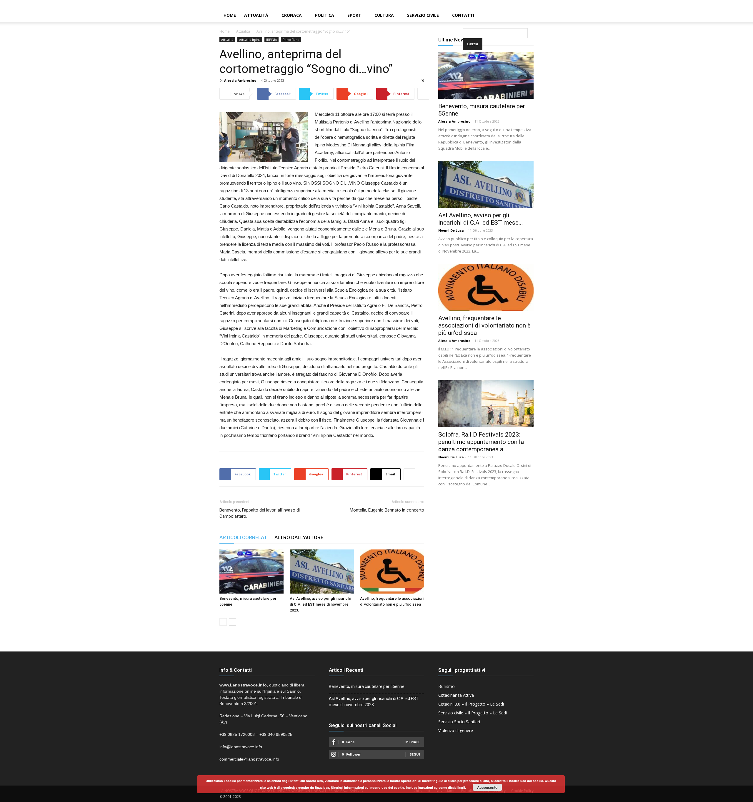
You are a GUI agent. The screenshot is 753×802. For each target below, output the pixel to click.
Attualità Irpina (249, 40)
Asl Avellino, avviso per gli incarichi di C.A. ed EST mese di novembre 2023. (320, 604)
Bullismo (446, 686)
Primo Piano (291, 40)
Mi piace (412, 742)
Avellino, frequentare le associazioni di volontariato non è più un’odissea (484, 325)
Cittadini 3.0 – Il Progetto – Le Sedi (471, 704)
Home (230, 15)
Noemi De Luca (451, 230)
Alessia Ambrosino (240, 80)
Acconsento (487, 787)
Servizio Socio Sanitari (459, 721)
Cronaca (291, 15)
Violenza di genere (455, 730)
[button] (464, 16)
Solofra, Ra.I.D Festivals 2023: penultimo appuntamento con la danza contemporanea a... (481, 442)
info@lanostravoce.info (240, 746)
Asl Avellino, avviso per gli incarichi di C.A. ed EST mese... (480, 219)
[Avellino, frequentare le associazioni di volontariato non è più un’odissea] (392, 571)
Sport (354, 15)
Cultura (384, 15)
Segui (415, 754)
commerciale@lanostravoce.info (249, 759)
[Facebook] (728, 4)
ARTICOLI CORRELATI (244, 537)
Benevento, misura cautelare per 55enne (366, 686)
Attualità (256, 15)
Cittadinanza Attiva (456, 695)
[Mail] (738, 4)
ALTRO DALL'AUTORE (299, 537)
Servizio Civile (423, 15)
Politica (324, 15)
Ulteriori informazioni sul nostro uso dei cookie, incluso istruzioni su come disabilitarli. (398, 787)
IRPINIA (271, 40)
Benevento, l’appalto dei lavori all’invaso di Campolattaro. (259, 513)
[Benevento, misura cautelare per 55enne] (251, 571)
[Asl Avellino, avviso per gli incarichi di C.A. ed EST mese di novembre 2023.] (322, 571)
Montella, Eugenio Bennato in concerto (387, 510)
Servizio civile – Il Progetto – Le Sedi (472, 713)
